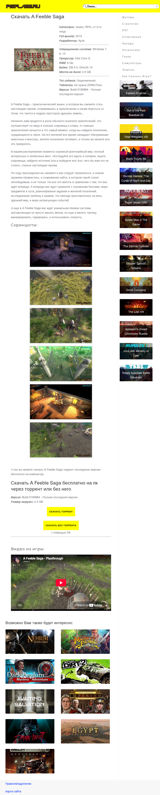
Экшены (128, 69)
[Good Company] (136, 285)
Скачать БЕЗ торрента (61, 525)
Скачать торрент (61, 511)
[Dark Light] (29, 731)
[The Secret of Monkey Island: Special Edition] (85, 641)
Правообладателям (18, 783)
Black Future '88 (136, 159)
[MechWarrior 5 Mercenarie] (29, 761)
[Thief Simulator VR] (136, 132)
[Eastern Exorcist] (136, 88)
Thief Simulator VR (136, 137)
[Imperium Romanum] (85, 701)
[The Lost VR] (136, 307)
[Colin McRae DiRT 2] (85, 671)
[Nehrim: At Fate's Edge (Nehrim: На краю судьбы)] (29, 641)
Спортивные (132, 37)
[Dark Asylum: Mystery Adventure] (29, 671)
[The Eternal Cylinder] (136, 242)
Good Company (136, 290)
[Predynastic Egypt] (85, 731)
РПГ (125, 30)
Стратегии (130, 23)
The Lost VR (136, 312)
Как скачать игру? (137, 76)
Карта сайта (13, 791)
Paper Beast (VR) (136, 202)
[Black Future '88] (136, 154)
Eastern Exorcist (136, 93)
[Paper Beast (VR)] (136, 198)
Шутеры (128, 17)
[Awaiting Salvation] (29, 701)
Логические (131, 50)
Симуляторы (132, 63)
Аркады (128, 43)
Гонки (126, 56)
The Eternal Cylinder (136, 246)
